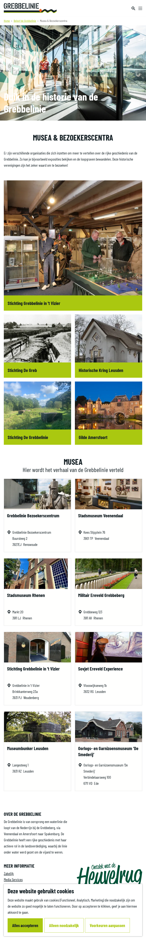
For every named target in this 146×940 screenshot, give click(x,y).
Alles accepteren (25, 925)
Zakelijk (9, 873)
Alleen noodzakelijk (64, 925)
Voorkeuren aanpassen (107, 925)
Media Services (13, 879)
